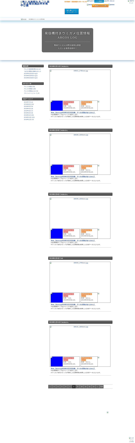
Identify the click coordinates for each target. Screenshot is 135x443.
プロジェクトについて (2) (31, 93)
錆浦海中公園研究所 (63, 415)
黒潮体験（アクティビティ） (87, 417)
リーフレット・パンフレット (87, 421)
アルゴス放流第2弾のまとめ (32, 69)
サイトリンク (83, 428)
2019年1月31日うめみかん (59, 322)
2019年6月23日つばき (31, 73)
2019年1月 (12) (29, 115)
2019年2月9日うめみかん (58, 130)
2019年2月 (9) (28, 113)
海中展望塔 (45, 11)
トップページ (24, 413)
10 (82, 386)
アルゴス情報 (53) (29, 86)
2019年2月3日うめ (56, 258)
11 (86, 386)
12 (90, 386)
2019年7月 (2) (28, 102)
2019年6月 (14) (29, 104)
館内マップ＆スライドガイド (46, 417)
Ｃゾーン (41, 423)
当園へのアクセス (26, 431)
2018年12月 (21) (29, 117)
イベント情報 (24, 420)
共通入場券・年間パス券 (28, 429)
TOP (101, 386)
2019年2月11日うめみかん (59, 66)
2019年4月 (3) (28, 108)
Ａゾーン (41, 419)
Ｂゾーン (41, 421)
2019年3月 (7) (28, 110)
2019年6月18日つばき (31, 78)
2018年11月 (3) (29, 119)
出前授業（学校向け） (85, 419)
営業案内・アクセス (108, 11)
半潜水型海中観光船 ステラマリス (58, 11)
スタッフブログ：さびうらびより (67, 417)
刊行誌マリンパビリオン (65, 421)
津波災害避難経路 (63, 423)
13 (93, 386)
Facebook (61, 419)
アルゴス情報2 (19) (30, 89)
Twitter (81, 423)
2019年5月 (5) (28, 106)
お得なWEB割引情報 (26, 422)
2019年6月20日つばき (31, 75)
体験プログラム (98, 11)
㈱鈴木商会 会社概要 (85, 431)
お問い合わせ (24, 418)
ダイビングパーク (86, 11)
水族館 (36, 11)
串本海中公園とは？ (26, 415)
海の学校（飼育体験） (85, 415)
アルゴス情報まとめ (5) (31, 91)
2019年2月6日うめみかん (58, 194)
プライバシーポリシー (85, 426)
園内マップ (26, 11)
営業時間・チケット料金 (28, 427)
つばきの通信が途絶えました (32, 71)
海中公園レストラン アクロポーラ (72, 11)
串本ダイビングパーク (64, 413)
